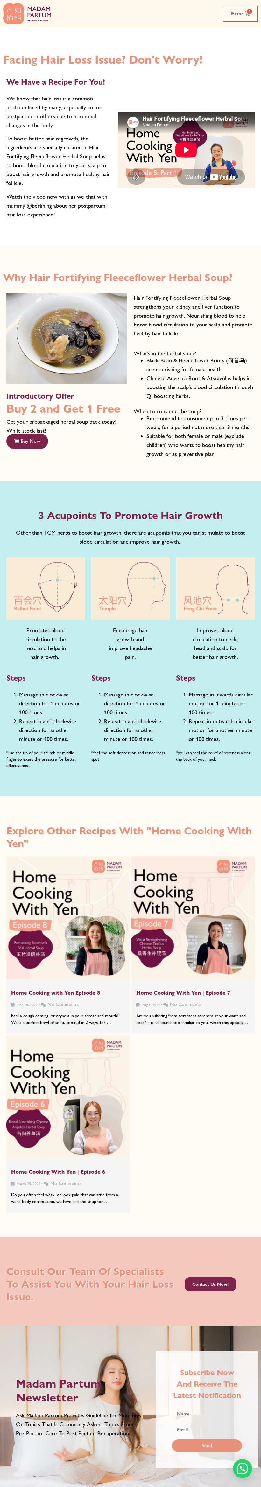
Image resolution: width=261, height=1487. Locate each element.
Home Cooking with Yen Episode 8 (55, 993)
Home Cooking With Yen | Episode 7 (183, 993)
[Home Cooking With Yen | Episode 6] (68, 1096)
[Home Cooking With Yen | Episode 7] (193, 917)
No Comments (63, 1004)
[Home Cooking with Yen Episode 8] (68, 917)
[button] (27, 441)
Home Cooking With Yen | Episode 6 (58, 1171)
